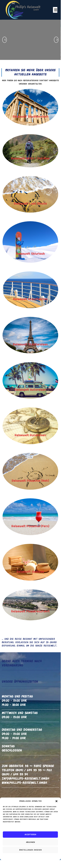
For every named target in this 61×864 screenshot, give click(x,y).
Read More (18, 107)
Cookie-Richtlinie (16, 856)
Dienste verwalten (11, 827)
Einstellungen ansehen (30, 850)
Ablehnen (30, 842)
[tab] (55, 10)
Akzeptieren (30, 834)
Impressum (47, 856)
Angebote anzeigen (32, 51)
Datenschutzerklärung (32, 856)
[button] (56, 801)
